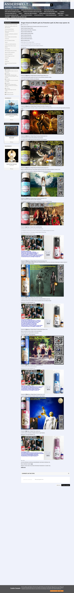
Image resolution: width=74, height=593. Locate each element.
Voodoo (66, 15)
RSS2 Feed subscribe (9, 92)
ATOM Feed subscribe (9, 94)
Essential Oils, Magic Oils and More (12, 9)
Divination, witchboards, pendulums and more (32, 11)
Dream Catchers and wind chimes (50, 11)
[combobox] (8, 1)
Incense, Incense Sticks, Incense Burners (47, 13)
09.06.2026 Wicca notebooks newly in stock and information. (11, 71)
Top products (8, 98)
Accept (62, 590)
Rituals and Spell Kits (38, 15)
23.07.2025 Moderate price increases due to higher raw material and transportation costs (11, 85)
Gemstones (61, 15)
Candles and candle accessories (30, 13)
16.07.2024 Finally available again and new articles (10, 89)
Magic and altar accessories (26, 15)
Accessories (7, 16)
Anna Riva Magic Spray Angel (12, 164)
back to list (59, 485)
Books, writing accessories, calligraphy (13, 11)
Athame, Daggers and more (51, 15)
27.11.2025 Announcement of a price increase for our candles (11, 80)
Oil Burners (62, 11)
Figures (20, 13)
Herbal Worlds (61, 13)
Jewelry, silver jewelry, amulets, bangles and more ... (31, 9)
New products (8, 146)
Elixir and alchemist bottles (10, 13)
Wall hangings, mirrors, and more (11, 15)
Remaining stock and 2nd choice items (18, 16)
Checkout (59, 0)
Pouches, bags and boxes (49, 9)
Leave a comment (66, 485)
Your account (64, 0)
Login (69, 0)
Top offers (7, 123)
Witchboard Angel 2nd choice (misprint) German (11, 137)
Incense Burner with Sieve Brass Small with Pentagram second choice (11, 114)
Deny (59, 590)
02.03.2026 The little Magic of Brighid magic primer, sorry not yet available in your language (11, 75)
